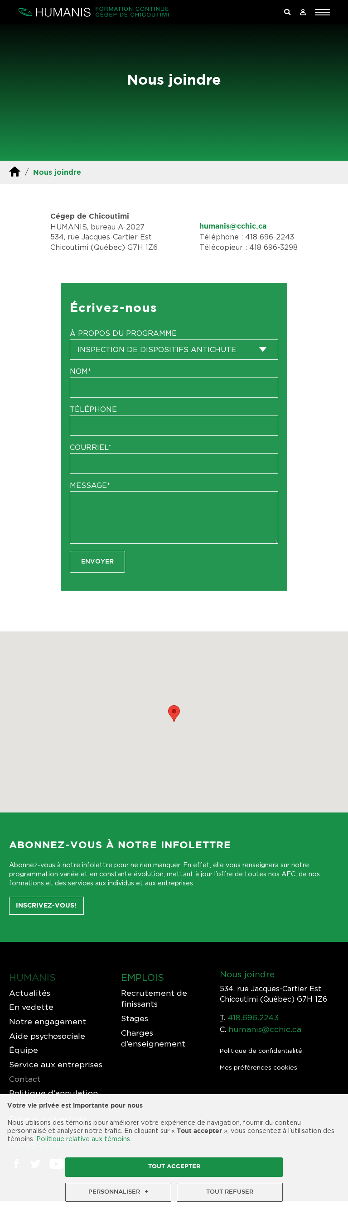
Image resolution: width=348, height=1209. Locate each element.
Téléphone (93, 409)
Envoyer (97, 561)
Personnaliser (118, 1192)
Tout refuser (229, 1192)
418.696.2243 (253, 1017)
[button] (322, 12)
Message (90, 485)
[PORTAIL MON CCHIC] (302, 12)
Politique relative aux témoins (83, 1138)
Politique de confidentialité (261, 1050)
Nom (80, 371)
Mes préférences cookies (258, 1067)
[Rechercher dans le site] (287, 12)
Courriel (90, 447)
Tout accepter (174, 1166)
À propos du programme (123, 333)
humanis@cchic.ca (232, 226)
